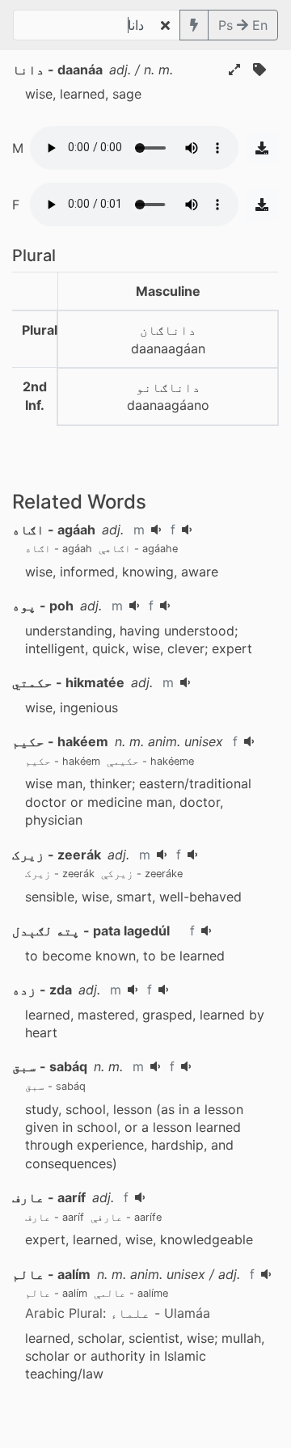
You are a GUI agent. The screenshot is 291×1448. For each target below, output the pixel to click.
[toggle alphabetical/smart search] (194, 25)
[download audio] (262, 148)
